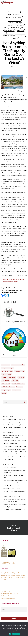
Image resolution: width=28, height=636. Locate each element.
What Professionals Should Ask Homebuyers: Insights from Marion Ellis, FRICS (14, 491)
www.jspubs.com (12, 563)
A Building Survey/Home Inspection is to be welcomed (14, 471)
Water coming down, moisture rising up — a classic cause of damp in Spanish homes (15, 482)
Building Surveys (14, 14)
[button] (26, 2)
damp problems (5, 380)
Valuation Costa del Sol (14, 33)
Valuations (4, 393)
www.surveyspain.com (10, 598)
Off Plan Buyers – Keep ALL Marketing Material (13, 476)
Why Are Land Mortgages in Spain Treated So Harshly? (15, 506)
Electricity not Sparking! (9, 467)
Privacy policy (16, 633)
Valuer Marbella (20, 35)
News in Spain (15, 27)
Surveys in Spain (17, 390)
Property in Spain (6, 383)
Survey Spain (20, 30)
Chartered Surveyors (14, 22)
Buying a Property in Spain (14, 17)
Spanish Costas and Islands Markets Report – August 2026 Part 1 (15, 431)
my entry (5, 563)
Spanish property (9, 30)
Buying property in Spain (7, 368)
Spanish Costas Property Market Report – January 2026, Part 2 (14, 458)
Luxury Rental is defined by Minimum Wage (15, 446)
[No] (26, 629)
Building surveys (6, 365)
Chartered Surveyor (19, 371)
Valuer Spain (14, 38)
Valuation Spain (8, 35)
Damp (6, 27)
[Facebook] (2, 295)
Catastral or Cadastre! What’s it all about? (14, 440)
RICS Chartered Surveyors (8, 386)
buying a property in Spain (18, 365)
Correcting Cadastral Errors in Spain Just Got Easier (14, 511)
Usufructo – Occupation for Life (12, 486)
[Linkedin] (8, 295)
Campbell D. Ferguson (14, 19)
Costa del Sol (20, 25)
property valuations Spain (18, 383)
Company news (9, 25)
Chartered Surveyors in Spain (9, 377)
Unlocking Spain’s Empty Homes (12, 496)
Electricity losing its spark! (10, 443)
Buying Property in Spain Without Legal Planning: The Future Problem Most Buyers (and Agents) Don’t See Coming (15, 452)
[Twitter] (5, 295)
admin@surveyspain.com (11, 596)
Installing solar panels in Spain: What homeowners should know (13, 436)
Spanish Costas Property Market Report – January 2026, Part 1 (14, 463)
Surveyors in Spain (6, 390)
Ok (10, 633)
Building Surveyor (14, 12)
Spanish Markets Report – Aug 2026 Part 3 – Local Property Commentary (14, 421)
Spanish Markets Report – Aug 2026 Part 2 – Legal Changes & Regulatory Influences (14, 426)
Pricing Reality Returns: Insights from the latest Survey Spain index (14, 500)
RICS (22, 27)
